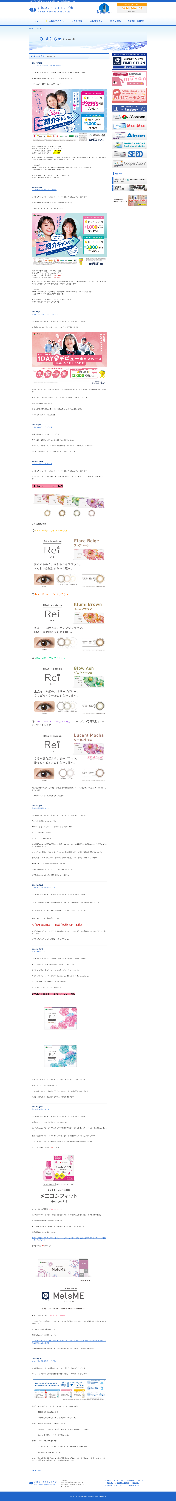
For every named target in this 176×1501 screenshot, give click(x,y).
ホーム (31, 28)
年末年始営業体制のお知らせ (41, 808)
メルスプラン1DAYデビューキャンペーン (45, 314)
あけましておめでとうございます (43, 427)
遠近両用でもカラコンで (40, 951)
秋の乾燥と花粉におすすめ (40, 1109)
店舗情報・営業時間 (123, 1483)
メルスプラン (141, 1480)
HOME (109, 1480)
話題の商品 (136, 1483)
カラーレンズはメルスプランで (42, 464)
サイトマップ (120, 1485)
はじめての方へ (119, 1480)
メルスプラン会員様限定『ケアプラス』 (45, 1361)
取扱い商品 (110, 1483)
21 (39, 1470)
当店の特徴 (130, 1480)
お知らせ (109, 1485)
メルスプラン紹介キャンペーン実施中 (44, 190)
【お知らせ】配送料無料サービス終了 (44, 887)
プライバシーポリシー (133, 1485)
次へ (41, 1470)
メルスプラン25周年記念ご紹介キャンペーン (46, 65)
